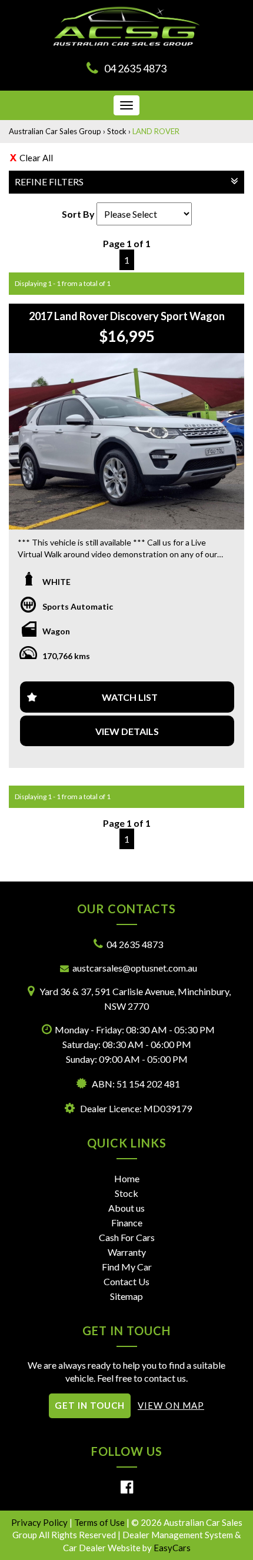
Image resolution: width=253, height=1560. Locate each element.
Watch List (130, 697)
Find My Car (127, 1266)
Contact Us (126, 1281)
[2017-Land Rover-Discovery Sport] (126, 441)
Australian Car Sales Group (55, 131)
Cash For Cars (127, 1237)
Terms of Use (100, 1522)
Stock (116, 131)
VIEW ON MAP (171, 1405)
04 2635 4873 (135, 68)
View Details (127, 731)
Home (126, 1178)
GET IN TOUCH (90, 1405)
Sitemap (126, 1296)
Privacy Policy (40, 1522)
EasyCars (172, 1547)
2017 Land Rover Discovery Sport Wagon (127, 316)
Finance (126, 1222)
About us (126, 1207)
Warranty (127, 1252)
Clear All (36, 157)
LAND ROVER (155, 131)
